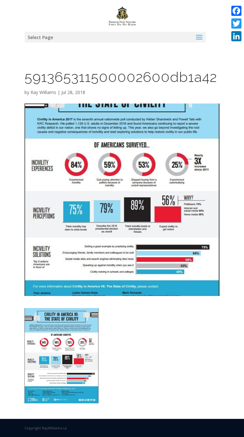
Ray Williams (43, 92)
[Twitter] (236, 23)
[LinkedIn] (236, 36)
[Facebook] (236, 10)
